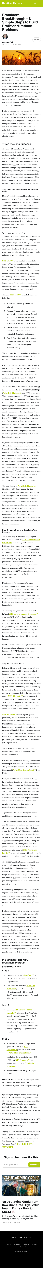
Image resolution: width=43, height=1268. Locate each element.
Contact (23, 1247)
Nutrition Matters (12, 3)
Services (17, 1244)
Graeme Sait (8, 42)
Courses (34, 1244)
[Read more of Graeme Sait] (5, 37)
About (9, 1244)
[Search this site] (35, 3)
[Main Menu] (39, 3)
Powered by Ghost (21, 1251)
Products (26, 1244)
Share (36, 40)
